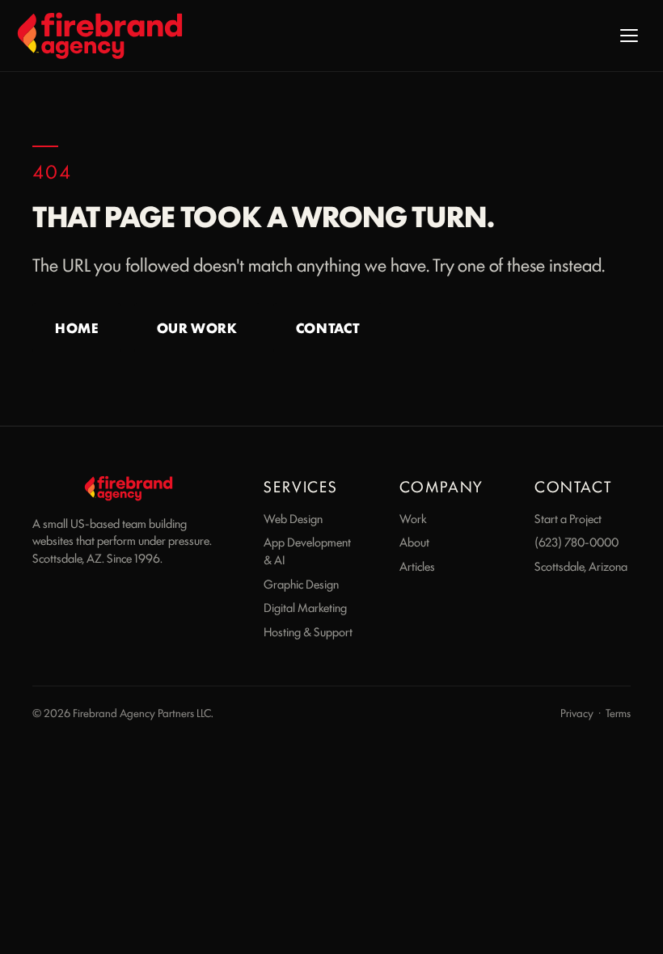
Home (77, 327)
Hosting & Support (308, 631)
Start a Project (568, 517)
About (414, 541)
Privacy (576, 712)
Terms (618, 712)
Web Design (293, 517)
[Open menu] (629, 35)
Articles (417, 565)
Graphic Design (301, 583)
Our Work (197, 327)
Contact (328, 327)
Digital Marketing (305, 606)
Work (413, 517)
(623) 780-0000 (576, 541)
